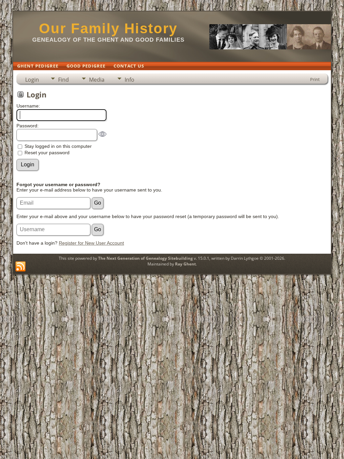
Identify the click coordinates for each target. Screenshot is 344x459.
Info (129, 79)
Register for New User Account (91, 243)
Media (96, 79)
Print (315, 79)
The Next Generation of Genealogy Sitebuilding (145, 258)
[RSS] (20, 266)
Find (63, 79)
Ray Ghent (185, 264)
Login (32, 79)
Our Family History (108, 28)
